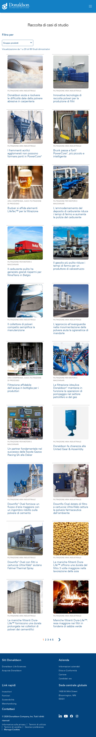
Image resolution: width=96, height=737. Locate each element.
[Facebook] (72, 722)
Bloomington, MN (67, 695)
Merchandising (9, 704)
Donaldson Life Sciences (14, 666)
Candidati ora (65, 679)
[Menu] (90, 6)
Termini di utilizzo (37, 724)
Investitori (7, 692)
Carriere (62, 675)
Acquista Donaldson (12, 670)
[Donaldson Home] (44, 6)
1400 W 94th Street (68, 691)
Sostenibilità (8, 700)
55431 (62, 699)
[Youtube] (67, 722)
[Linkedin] (61, 722)
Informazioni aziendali (69, 666)
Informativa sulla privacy (14, 724)
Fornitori (6, 696)
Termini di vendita (13, 727)
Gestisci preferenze (34, 727)
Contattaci (8, 709)
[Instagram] (78, 722)
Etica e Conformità (68, 670)
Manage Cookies (12, 729)
